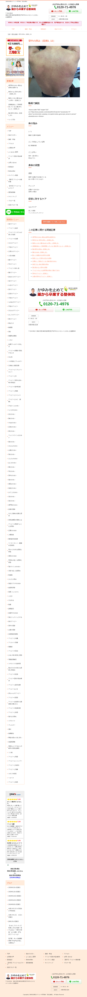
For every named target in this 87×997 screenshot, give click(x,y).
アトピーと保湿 (13, 712)
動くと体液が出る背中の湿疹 (41, 255)
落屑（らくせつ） (13, 592)
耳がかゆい (11, 471)
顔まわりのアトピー (14, 276)
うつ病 (10, 752)
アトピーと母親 (13, 756)
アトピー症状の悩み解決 (15, 157)
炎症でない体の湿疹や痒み (40, 264)
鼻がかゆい (12, 431)
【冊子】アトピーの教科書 (15, 180)
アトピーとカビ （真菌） (14, 400)
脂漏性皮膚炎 (12, 336)
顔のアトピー (12, 621)
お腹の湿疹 (11, 630)
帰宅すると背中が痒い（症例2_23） (43, 240)
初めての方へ (59, 29)
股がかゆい (11, 441)
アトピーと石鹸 (13, 769)
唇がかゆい (11, 467)
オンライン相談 (13, 175)
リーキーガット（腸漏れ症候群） (15, 544)
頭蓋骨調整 (11, 742)
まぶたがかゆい (13, 458)
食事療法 (11, 733)
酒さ (9, 331)
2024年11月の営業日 (14, 900)
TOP (13, 29)
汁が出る (11, 600)
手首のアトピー (13, 306)
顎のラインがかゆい (14, 566)
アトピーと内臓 (13, 638)
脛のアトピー (12, 319)
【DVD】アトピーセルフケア (14, 187)
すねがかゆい (12, 422)
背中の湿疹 (15, 34)
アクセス (74, 29)
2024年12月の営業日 (14, 896)
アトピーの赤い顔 (13, 268)
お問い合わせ (12, 162)
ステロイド (11, 720)
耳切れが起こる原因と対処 (15, 561)
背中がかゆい (12, 475)
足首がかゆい (12, 427)
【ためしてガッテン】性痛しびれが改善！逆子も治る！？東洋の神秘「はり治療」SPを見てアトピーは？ (15, 930)
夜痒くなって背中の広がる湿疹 (41, 258)
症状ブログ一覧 (13, 205)
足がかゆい (11, 414)
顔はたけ (11, 323)
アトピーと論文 (13, 228)
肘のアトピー (12, 289)
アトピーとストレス (14, 395)
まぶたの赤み (12, 579)
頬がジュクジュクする (15, 617)
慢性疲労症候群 (13, 539)
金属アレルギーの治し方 (15, 345)
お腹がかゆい (12, 450)
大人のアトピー (13, 243)
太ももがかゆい (13, 446)
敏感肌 (10, 327)
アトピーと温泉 (13, 782)
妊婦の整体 (11, 509)
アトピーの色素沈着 (14, 708)
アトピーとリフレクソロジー (15, 371)
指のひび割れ (12, 716)
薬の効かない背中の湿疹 (39, 267)
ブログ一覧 (11, 200)
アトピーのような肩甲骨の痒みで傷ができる (46, 270)
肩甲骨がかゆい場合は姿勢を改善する (43, 237)
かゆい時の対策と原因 (15, 655)
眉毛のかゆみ (12, 556)
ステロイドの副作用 (14, 663)
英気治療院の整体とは (15, 520)
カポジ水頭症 (12, 773)
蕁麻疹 (10, 646)
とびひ (10, 596)
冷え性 (10, 357)
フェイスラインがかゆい (15, 436)
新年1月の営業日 (13, 921)
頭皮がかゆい (12, 488)
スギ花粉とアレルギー (15, 361)
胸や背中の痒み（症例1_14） (41, 249)
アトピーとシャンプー (15, 761)
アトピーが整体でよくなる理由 (15, 525)
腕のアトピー (12, 272)
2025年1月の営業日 (14, 891)
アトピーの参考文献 (14, 386)
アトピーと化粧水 (13, 765)
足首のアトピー (13, 293)
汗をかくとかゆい (13, 405)
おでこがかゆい (13, 492)
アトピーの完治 (13, 651)
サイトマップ (12, 196)
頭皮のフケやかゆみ (14, 583)
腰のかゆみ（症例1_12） (40, 252)
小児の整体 (11, 255)
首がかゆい (11, 496)
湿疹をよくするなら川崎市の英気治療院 (15, 747)
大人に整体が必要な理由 (15, 514)
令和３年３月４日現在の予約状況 (15, 909)
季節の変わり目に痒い (15, 737)
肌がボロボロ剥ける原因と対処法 (15, 669)
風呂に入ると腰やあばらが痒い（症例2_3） (45, 243)
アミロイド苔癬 (13, 642)
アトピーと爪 (12, 376)
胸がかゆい (11, 418)
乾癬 (9, 604)
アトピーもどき (13, 689)
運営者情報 (11, 192)
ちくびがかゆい (13, 410)
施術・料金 (28, 29)
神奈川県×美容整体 (15, 875)
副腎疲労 (11, 608)
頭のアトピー (12, 224)
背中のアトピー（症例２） (40, 273)
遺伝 (9, 729)
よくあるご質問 (13, 152)
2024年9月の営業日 (14, 904)
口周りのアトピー (13, 251)
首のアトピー (12, 281)
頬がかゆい (11, 454)
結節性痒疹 (11, 587)
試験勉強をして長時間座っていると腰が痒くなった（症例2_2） (51, 246)
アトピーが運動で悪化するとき (15, 352)
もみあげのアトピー (14, 302)
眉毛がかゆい (12, 484)
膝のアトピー (12, 260)
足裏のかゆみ (12, 530)
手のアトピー (12, 264)
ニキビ (10, 340)
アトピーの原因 (13, 697)
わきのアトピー (13, 285)
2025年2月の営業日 (14, 887)
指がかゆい (11, 479)
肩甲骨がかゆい (13, 505)
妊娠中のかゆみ (13, 613)
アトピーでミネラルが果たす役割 (15, 233)
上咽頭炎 (11, 534)
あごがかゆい (12, 462)
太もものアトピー (13, 310)
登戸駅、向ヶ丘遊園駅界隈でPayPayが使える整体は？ (15, 941)
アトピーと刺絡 (13, 391)
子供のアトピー (13, 247)
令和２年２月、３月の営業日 (15, 916)
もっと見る (11, 119)
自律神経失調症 (13, 634)
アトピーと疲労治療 (14, 685)
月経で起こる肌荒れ (14, 570)
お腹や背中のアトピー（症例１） (42, 276)
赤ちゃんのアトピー (14, 693)
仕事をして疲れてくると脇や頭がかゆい (44, 261)
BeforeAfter (11, 171)
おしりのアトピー (13, 314)
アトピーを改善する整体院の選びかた (15, 703)
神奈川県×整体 (15, 868)
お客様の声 (11, 147)
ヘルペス (11, 777)
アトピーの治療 (13, 238)
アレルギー (11, 725)
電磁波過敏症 (12, 659)
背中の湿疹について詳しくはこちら (54, 222)
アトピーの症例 (13, 674)
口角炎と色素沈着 (13, 365)
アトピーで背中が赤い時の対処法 (15, 381)
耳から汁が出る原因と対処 (15, 550)
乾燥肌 (10, 575)
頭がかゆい (11, 501)
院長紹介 (43, 29)
